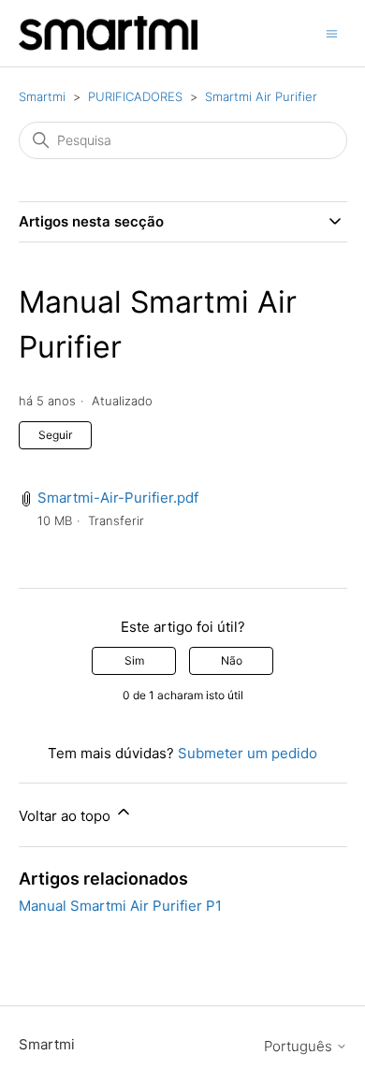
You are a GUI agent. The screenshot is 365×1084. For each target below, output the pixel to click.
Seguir (55, 435)
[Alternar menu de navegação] (332, 32)
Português (300, 1046)
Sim (134, 660)
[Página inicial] (108, 33)
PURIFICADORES (135, 96)
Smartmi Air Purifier (261, 96)
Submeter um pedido (247, 753)
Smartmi (42, 96)
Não (231, 660)
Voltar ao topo (66, 816)
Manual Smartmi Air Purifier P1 (120, 906)
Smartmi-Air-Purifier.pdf (117, 497)
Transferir (116, 520)
